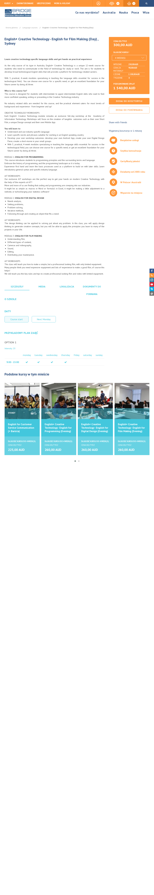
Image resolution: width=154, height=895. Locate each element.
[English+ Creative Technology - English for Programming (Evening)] (58, 404)
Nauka (123, 12)
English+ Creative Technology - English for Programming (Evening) (58, 428)
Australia (109, 12)
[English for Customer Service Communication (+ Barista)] (22, 404)
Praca (135, 12)
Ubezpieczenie (44, 3)
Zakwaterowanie (25, 3)
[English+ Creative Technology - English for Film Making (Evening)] (132, 404)
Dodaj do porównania (129, 110)
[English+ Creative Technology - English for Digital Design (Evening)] (95, 404)
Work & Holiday (62, 3)
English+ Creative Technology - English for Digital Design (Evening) (94, 428)
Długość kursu (120, 52)
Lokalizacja (67, 286)
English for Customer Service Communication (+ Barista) (21, 428)
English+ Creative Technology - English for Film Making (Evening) (131, 428)
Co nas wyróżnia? (87, 12)
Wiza (146, 12)
